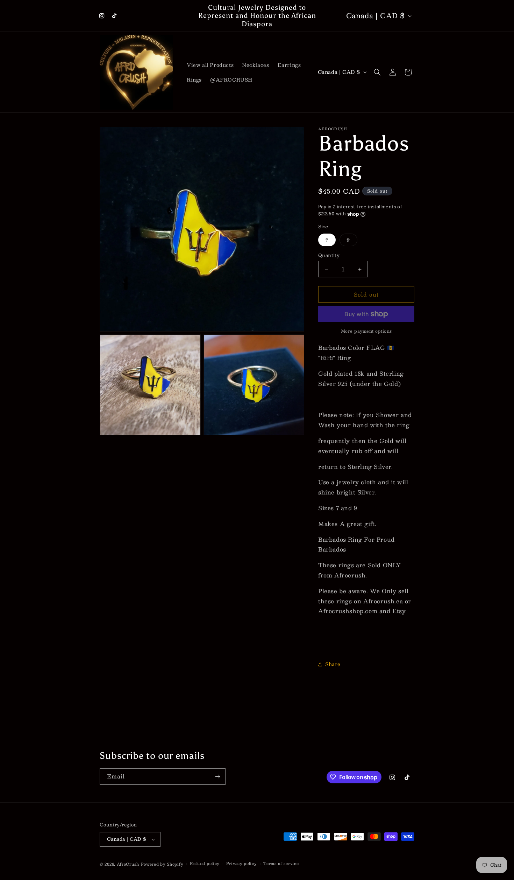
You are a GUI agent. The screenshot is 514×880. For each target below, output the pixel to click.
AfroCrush (128, 864)
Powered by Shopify (162, 864)
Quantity (329, 255)
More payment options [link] (366, 331)
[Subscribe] (217, 776)
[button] (377, 72)
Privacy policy (241, 863)
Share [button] (333, 664)
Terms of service (281, 863)
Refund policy (205, 863)
